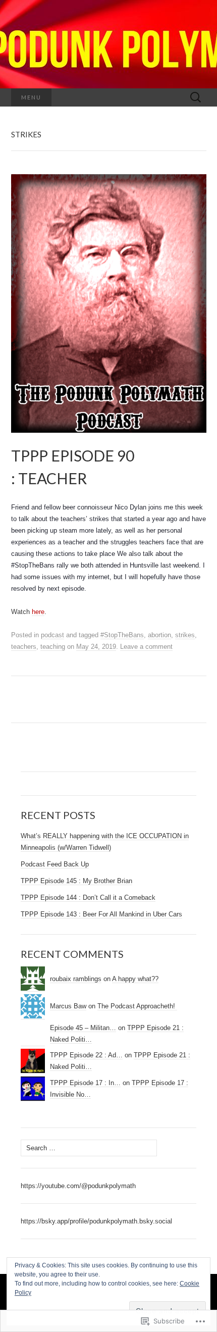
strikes (185, 635)
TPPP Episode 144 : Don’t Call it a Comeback (88, 897)
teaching (52, 646)
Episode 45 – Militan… (83, 1028)
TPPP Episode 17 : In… (85, 1083)
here (38, 612)
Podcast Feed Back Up (55, 864)
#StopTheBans (122, 635)
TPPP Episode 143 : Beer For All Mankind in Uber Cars (101, 914)
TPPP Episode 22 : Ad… (86, 1055)
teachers (23, 646)
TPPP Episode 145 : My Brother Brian (76, 881)
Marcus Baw (68, 1006)
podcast (52, 635)
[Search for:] (195, 97)
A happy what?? (135, 979)
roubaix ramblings (75, 979)
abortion (159, 635)
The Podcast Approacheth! (137, 1006)
